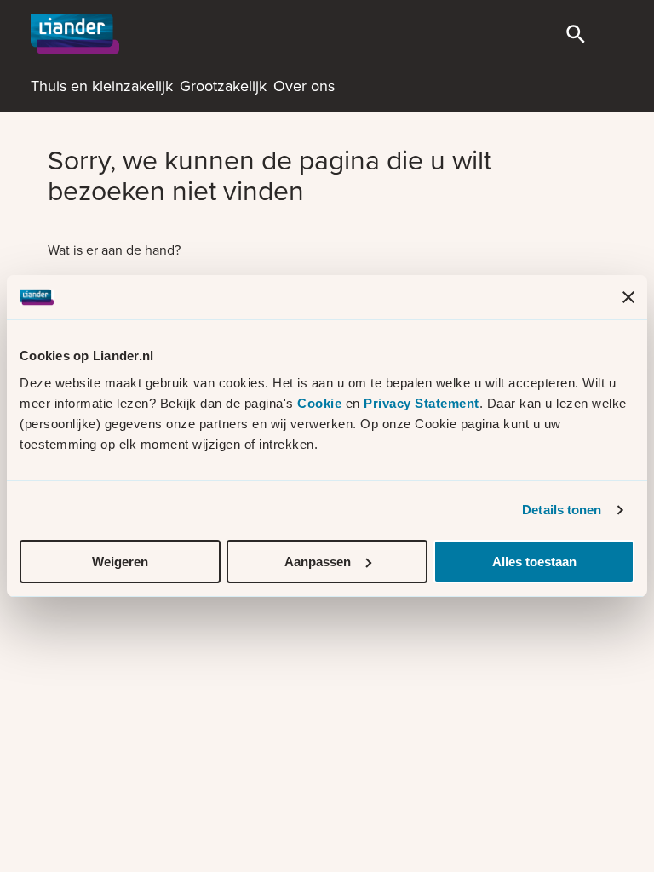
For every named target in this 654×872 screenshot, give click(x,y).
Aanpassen (317, 561)
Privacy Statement (421, 403)
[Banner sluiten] (628, 297)
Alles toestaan (534, 561)
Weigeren (120, 561)
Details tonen (561, 509)
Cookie (321, 403)
